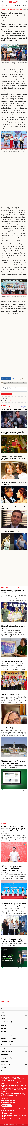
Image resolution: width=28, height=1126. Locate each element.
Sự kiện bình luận (5, 1064)
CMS (11, 1124)
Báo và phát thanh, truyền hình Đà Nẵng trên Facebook (15, 1116)
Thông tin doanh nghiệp (7, 1048)
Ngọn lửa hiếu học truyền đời (11, 661)
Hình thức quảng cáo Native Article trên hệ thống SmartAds (13, 762)
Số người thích (13, 400)
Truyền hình (4, 1054)
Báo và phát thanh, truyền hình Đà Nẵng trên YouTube (15, 1119)
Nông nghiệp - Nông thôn (8, 1058)
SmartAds (6, 790)
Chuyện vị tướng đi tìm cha (10, 695)
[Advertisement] (14, 330)
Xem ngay (22, 790)
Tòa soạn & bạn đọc (6, 1045)
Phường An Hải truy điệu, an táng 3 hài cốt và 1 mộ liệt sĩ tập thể (13, 905)
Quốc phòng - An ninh (7, 1041)
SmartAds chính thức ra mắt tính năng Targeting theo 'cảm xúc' (13, 940)
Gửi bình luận (7, 394)
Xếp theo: (3, 400)
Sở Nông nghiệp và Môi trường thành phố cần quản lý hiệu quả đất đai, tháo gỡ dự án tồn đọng (13, 828)
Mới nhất (7, 5)
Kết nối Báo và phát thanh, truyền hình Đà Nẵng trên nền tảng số (13, 1109)
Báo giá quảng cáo (6, 1105)
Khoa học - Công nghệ (7, 1035)
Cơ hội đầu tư (4, 1061)
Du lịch (3, 1018)
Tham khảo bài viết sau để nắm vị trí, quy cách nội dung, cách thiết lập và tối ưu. (13, 766)
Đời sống (3, 1025)
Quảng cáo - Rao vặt (6, 1051)
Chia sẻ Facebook (6, 378)
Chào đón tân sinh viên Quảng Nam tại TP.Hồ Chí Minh (14, 383)
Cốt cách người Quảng (9, 728)
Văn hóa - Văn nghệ (6, 1022)
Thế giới (3, 1031)
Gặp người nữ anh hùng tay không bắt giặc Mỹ (13, 627)
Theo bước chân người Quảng (15, 9)
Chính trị (13, 5)
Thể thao (3, 1028)
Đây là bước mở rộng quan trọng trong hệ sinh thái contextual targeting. (14, 944)
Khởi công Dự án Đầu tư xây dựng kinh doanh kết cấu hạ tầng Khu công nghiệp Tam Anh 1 (13, 868)
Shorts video (4, 1071)
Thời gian (7, 400)
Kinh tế (24, 5)
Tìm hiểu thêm (21, 967)
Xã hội (18, 5)
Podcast (3, 1067)
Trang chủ (3, 9)
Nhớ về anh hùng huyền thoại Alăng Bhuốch (13, 592)
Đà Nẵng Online (8, 1113)
